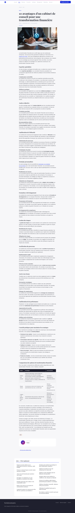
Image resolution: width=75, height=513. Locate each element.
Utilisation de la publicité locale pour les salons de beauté (47, 489)
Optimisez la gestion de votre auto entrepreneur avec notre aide (46, 469)
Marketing (46, 2)
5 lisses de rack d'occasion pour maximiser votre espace (25, 474)
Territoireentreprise (10, 503)
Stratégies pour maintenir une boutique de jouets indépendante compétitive (48, 465)
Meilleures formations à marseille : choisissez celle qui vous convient (48, 485)
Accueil (15, 2)
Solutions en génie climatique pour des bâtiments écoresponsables (47, 473)
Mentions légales (63, 502)
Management (39, 2)
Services (50, 2)
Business (23, 2)
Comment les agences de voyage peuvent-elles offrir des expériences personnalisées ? (26, 490)
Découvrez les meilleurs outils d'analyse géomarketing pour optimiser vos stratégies (48, 481)
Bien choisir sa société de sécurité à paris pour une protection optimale (48, 492)
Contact (69, 502)
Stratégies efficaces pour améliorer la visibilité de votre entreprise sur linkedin (47, 477)
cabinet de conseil (23, 56)
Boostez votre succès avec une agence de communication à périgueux (25, 486)
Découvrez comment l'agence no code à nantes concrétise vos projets (26, 470)
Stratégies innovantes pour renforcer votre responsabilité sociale (25, 482)
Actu (19, 2)
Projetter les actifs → (65, 2)
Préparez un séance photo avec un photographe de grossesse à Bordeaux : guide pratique (26, 466)
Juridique (34, 2)
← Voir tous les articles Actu (25, 450)
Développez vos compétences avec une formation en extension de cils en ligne (25, 478)
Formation (29, 2)
